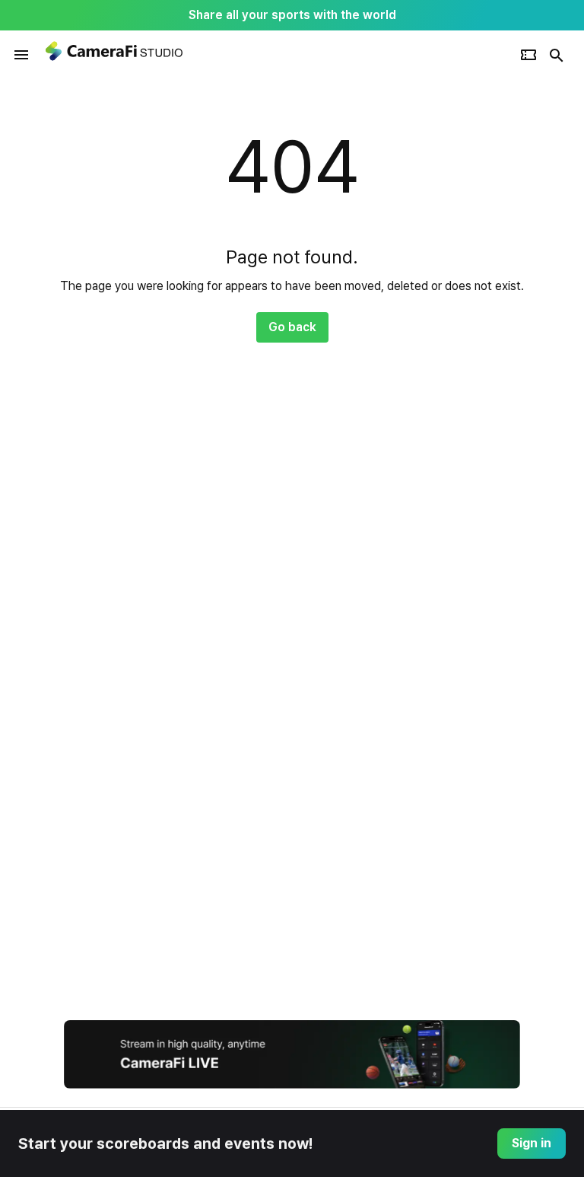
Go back (292, 327)
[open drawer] (21, 55)
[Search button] (556, 55)
